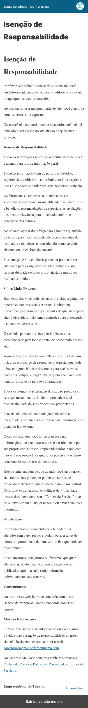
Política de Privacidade (49, 664)
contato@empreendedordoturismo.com (31, 647)
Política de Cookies (17, 664)
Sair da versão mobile (44, 701)
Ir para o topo (75, 688)
